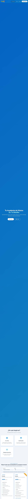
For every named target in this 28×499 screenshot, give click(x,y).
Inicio (17, 1)
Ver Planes (11, 219)
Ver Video (17, 219)
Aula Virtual (25, 1)
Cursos (20, 1)
